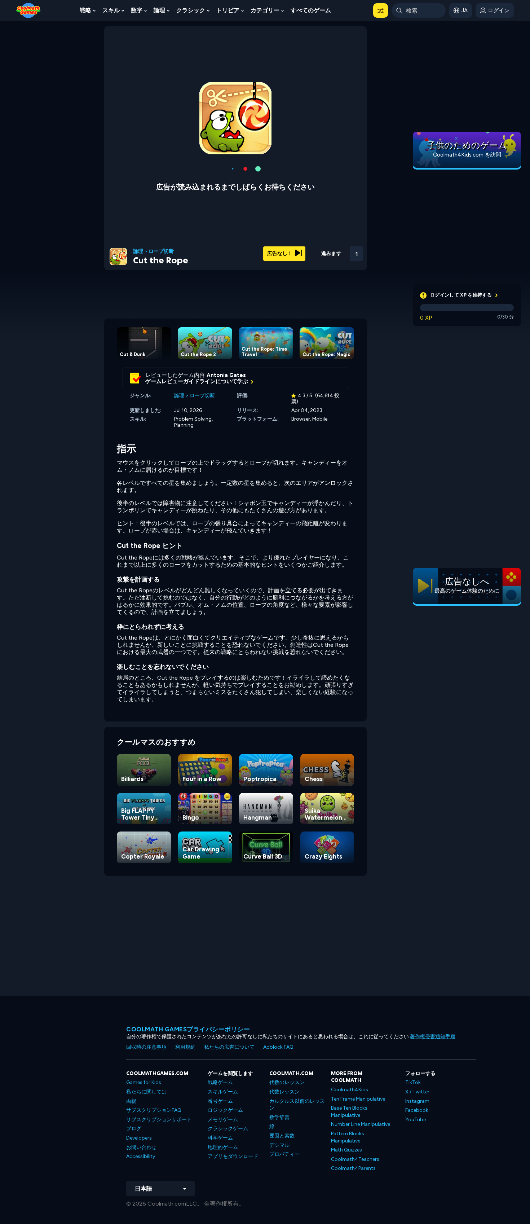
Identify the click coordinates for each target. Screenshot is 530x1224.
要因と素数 (282, 1136)
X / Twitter (417, 1092)
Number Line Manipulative (360, 1124)
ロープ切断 (161, 251)
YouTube (415, 1119)
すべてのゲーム (311, 10)
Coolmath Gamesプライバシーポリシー (188, 1029)
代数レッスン (284, 1092)
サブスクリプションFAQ (153, 1110)
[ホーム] (28, 9)
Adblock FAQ (278, 1047)
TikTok (413, 1082)
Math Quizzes (346, 1150)
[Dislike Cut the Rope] (299, 251)
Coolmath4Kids (349, 1090)
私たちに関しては (146, 1092)
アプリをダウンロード (233, 1156)
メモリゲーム (223, 1119)
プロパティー (284, 1154)
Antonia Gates (226, 375)
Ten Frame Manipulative (358, 1099)
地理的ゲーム (223, 1147)
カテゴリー (265, 10)
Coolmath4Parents (353, 1168)
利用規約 (185, 1047)
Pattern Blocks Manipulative (347, 1137)
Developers (139, 1138)
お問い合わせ (141, 1147)
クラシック (190, 10)
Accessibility (140, 1156)
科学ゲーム (220, 1138)
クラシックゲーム (228, 1129)
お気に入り (318, 263)
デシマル (279, 1145)
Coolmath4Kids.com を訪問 (467, 155)
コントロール (337, 263)
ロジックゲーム (225, 1110)
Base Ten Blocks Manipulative (349, 1111)
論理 (159, 10)
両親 (131, 1101)
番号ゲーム (220, 1101)
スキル (111, 10)
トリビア (227, 10)
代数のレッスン (287, 1082)
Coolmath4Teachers (355, 1159)
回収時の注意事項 (146, 1047)
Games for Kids (143, 1082)
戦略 (85, 10)
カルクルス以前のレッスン (297, 1104)
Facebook (416, 1110)
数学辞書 (279, 1117)
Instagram (417, 1101)
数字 (136, 10)
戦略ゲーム (220, 1082)
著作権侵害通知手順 (432, 1037)
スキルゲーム (223, 1092)
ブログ (133, 1129)
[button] (380, 10)
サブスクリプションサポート (159, 1119)
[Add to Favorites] (318, 251)
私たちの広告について (229, 1047)
